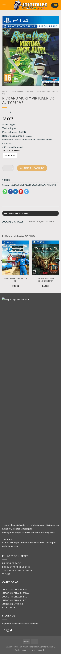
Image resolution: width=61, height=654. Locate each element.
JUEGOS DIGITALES (12, 151)
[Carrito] (54, 5)
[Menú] (4, 5)
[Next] (58, 266)
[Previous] (2, 266)
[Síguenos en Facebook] (4, 630)
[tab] (30, 213)
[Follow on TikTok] (11, 630)
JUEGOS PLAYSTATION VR (44, 185)
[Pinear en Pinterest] (21, 191)
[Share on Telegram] (26, 191)
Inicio (5, 91)
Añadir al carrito (32, 168)
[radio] (10, 155)
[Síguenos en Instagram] (8, 630)
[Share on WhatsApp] (5, 191)
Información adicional (17, 213)
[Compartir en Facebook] (10, 191)
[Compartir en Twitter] (15, 191)
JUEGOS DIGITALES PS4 (22, 91)
